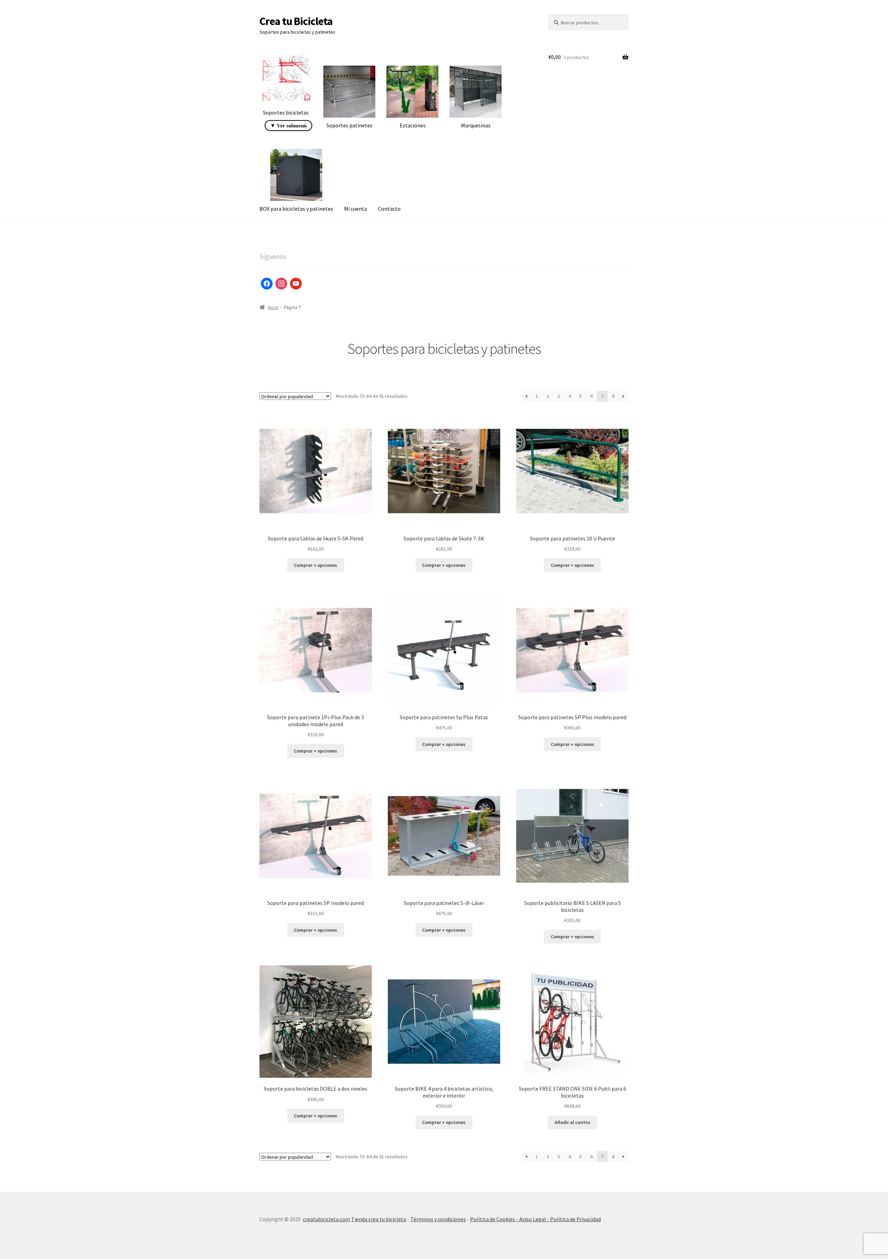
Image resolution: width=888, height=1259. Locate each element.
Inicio (273, 307)
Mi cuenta (355, 208)
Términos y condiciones (438, 1219)
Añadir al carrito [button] (572, 1122)
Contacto (389, 208)
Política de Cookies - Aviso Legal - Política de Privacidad (535, 1219)
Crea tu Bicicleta (296, 21)
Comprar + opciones (315, 565)
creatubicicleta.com (326, 1219)
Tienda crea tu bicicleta (378, 1219)
